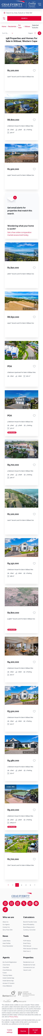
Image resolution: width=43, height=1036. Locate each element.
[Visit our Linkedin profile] (11, 903)
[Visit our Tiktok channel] (5, 909)
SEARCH (24, 18)
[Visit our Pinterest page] (36, 903)
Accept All (35, 1031)
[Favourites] (34, 70)
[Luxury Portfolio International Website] (26, 994)
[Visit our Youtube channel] (30, 903)
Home (4, 26)
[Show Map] (39, 33)
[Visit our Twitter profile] (23, 903)
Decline (23, 1031)
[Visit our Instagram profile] (17, 903)
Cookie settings (9, 1031)
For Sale (20, 26)
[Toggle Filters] (4, 18)
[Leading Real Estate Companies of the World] (32, 4)
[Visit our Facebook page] (5, 903)
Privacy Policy (13, 1017)
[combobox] (14, 13)
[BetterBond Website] (9, 994)
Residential (12, 26)
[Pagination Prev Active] (8, 885)
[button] (36, 56)
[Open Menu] (39, 4)
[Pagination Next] (34, 885)
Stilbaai (27, 26)
